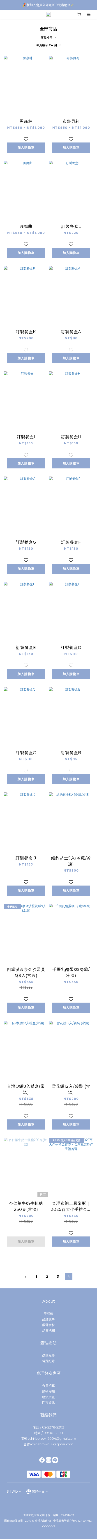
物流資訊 (48, 1397)
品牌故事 (48, 1319)
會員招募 (48, 1386)
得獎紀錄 (48, 1361)
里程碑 (48, 1314)
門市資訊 (48, 1403)
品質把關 (48, 1331)
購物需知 (48, 1391)
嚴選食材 (48, 1325)
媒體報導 (48, 1355)
